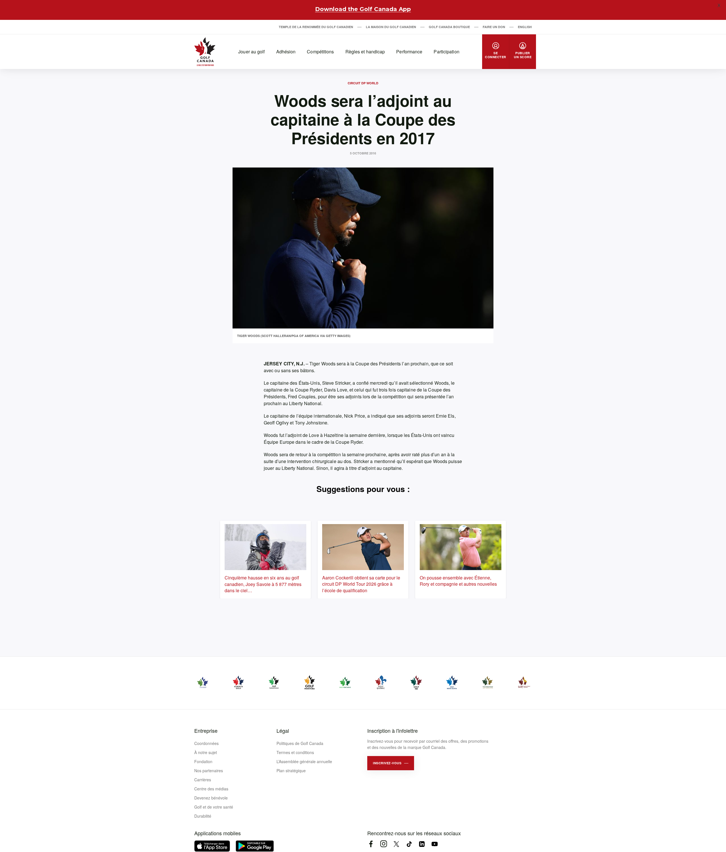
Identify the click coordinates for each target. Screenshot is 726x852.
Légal (283, 730)
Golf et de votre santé (213, 807)
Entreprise (206, 730)
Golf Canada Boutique (449, 27)
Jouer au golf (251, 51)
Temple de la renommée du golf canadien (316, 27)
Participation (446, 51)
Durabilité (202, 816)
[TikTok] (409, 843)
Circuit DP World (363, 83)
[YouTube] (434, 843)
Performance (409, 51)
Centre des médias (211, 789)
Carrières (202, 779)
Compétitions (320, 51)
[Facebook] (370, 843)
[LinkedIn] (421, 843)
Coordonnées (206, 743)
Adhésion (286, 51)
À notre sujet (205, 752)
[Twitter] (396, 843)
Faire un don (494, 27)
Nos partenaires (208, 770)
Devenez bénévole (211, 798)
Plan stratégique (291, 770)
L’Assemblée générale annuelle (304, 761)
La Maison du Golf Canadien (391, 27)
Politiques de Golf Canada (300, 743)
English (525, 27)
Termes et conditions (295, 752)
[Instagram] (383, 843)
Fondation (203, 761)
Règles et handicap (365, 51)
